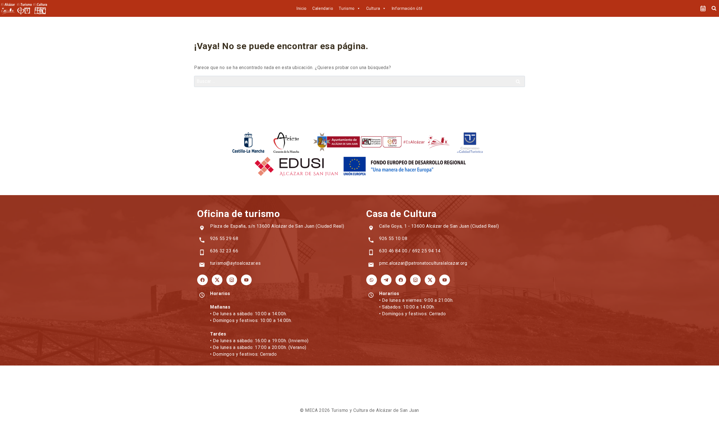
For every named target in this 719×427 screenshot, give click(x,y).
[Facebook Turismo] (202, 280)
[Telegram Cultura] (386, 280)
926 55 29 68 (224, 238)
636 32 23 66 (224, 251)
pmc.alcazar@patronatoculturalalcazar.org (423, 263)
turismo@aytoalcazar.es (235, 263)
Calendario (322, 8)
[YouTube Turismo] (246, 280)
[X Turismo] (217, 280)
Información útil (407, 8)
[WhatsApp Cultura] (371, 280)
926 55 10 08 (393, 238)
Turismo (346, 8)
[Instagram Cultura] (415, 280)
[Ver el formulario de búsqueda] (714, 8)
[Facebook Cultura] (400, 280)
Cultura (373, 8)
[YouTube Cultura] (444, 280)
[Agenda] (703, 8)
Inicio (302, 8)
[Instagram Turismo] (231, 280)
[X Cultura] (430, 280)
